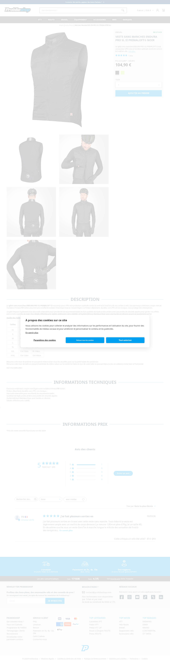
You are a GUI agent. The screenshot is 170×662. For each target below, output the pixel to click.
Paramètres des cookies (45, 340)
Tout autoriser (125, 340)
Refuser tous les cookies (85, 340)
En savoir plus (32, 332)
